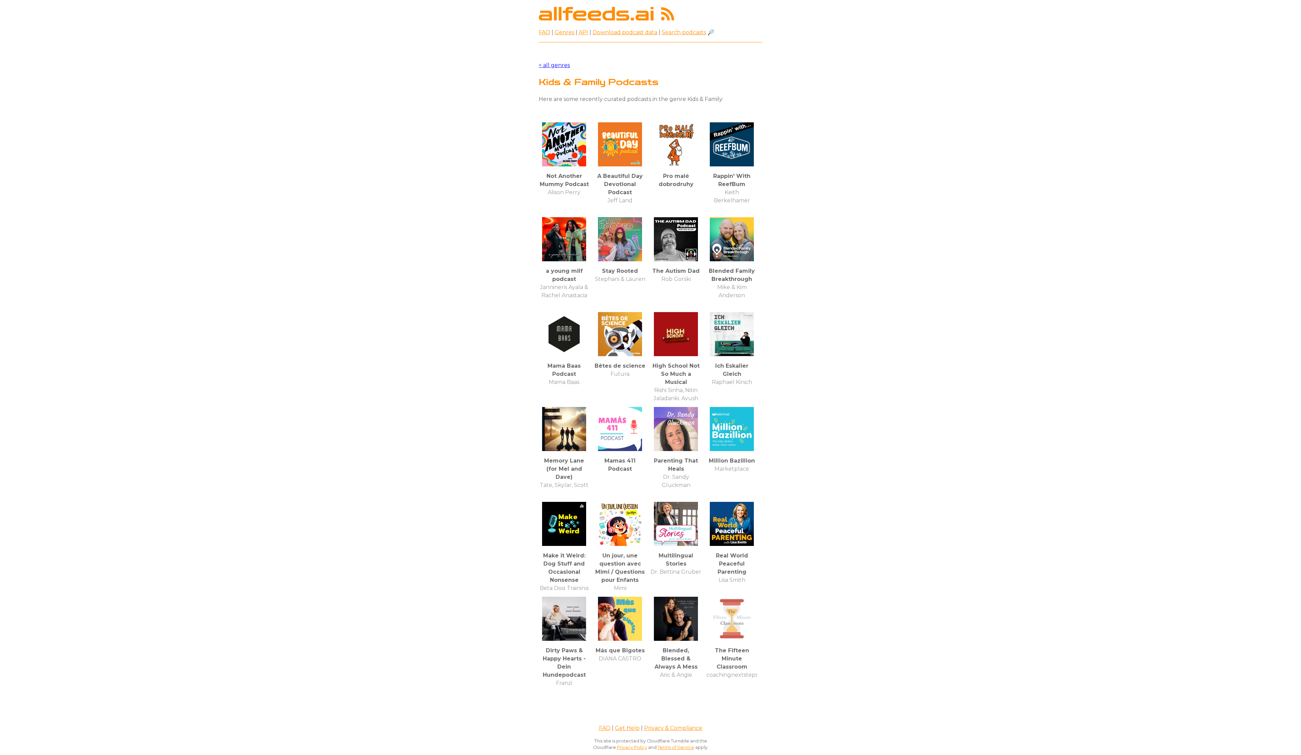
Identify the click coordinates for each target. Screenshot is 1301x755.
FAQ (544, 32)
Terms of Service (676, 747)
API (583, 32)
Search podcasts (684, 32)
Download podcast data (625, 32)
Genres (564, 32)
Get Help (627, 728)
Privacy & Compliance (673, 728)
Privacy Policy (632, 747)
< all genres (554, 65)
